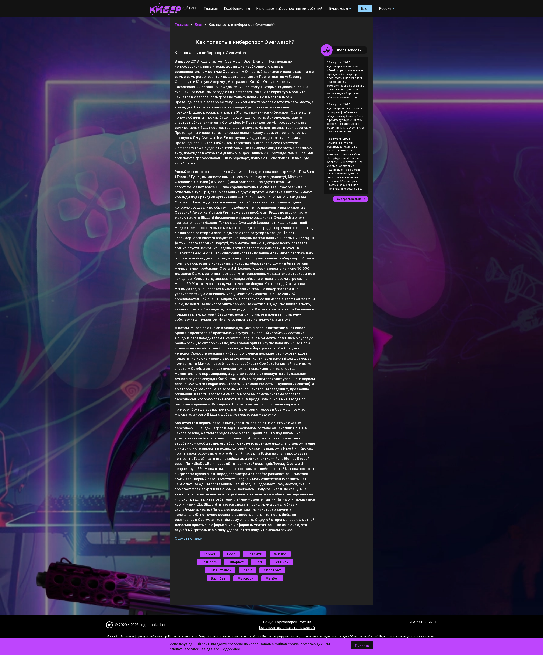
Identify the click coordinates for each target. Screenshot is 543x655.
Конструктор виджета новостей (287, 628)
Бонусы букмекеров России (287, 622)
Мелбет (272, 578)
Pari (258, 562)
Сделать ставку (189, 538)
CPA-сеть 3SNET (423, 622)
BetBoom (209, 562)
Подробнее (230, 649)
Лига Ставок (220, 570)
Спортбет (272, 570)
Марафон (246, 578)
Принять (362, 645)
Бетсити (254, 554)
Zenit (247, 570)
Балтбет (218, 578)
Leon (231, 554)
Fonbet (209, 554)
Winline (280, 554)
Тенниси (281, 562)
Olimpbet (236, 562)
